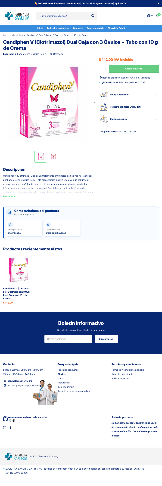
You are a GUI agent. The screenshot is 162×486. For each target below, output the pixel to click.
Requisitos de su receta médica (73, 391)
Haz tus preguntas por (25, 385)
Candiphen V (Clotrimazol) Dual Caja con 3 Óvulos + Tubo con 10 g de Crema (17, 293)
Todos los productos (58, 28)
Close (158, 3)
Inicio (40, 28)
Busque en (93, 16)
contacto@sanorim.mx (20, 380)
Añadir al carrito (133, 68)
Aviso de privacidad (122, 374)
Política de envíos (121, 378)
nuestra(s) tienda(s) (140, 77)
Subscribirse (106, 339)
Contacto (78, 28)
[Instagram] (4, 427)
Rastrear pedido (95, 28)
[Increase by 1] (106, 66)
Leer (8, 196)
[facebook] (10, 427)
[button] (94, 102)
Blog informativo (65, 387)
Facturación (63, 382)
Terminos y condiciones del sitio (128, 369)
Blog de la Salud (116, 28)
